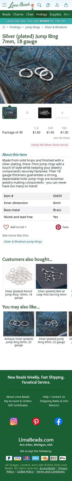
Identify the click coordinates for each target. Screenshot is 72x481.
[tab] (9, 113)
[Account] (57, 5)
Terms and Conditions (50, 471)
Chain (30, 14)
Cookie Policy (25, 471)
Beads (6, 14)
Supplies (55, 14)
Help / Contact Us (54, 397)
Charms (18, 14)
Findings (41, 14)
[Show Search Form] (39, 5)
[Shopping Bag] (66, 5)
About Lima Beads (18, 397)
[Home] (3, 27)
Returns (54, 405)
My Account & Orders (18, 401)
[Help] (48, 5)
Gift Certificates (18, 405)
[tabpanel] (36, 75)
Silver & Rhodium (56, 27)
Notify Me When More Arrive (49, 145)
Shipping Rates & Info (54, 401)
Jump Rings (32, 27)
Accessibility (47, 468)
